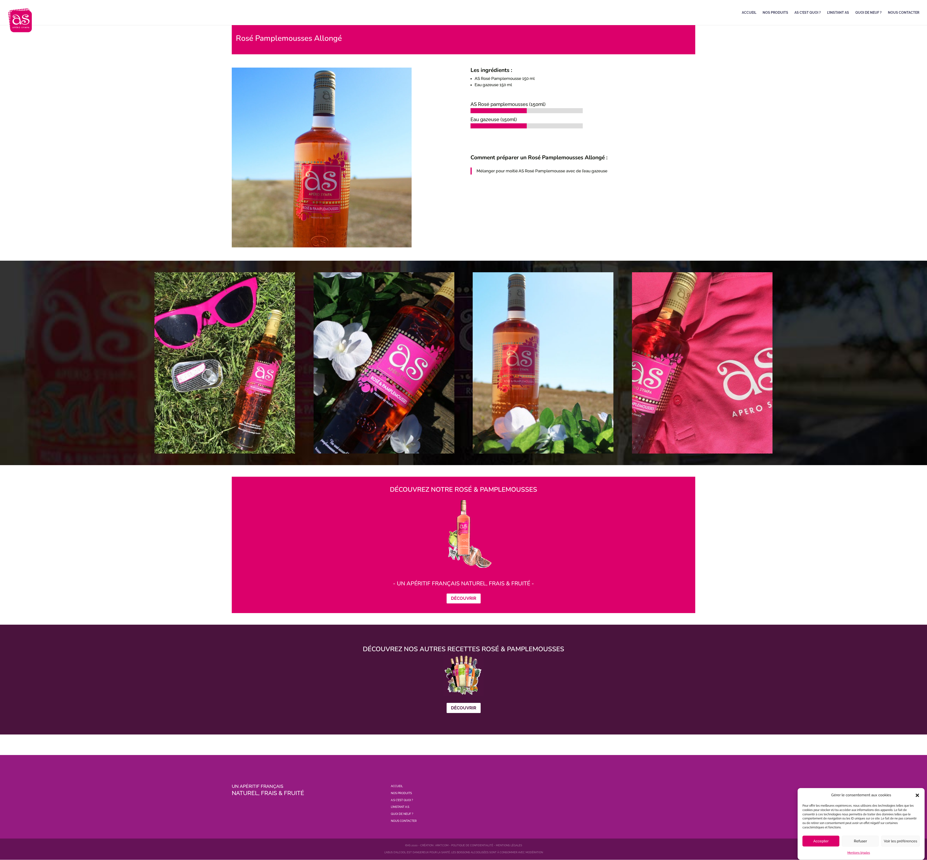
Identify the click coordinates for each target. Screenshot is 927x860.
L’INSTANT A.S (400, 807)
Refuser (860, 841)
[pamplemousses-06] (384, 453)
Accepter (821, 841)
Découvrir (463, 598)
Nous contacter (903, 12)
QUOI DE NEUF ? (402, 814)
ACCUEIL (397, 786)
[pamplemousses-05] (543, 453)
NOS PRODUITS (401, 793)
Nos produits (775, 12)
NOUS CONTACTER (404, 821)
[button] (917, 795)
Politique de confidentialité (472, 845)
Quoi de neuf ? (868, 12)
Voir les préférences (900, 841)
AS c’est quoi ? (807, 12)
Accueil (749, 12)
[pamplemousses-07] (224, 453)
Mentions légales (858, 852)
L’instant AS (838, 12)
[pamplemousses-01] (702, 453)
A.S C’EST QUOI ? (402, 800)
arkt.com (442, 845)
